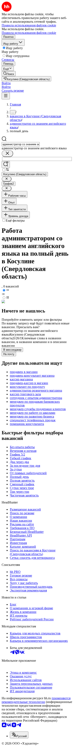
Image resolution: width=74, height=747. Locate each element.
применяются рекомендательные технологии (36, 700)
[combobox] (21, 144)
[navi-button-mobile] (6, 96)
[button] (6, 83)
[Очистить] (7, 153)
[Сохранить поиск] (6, 164)
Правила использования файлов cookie (29, 32)
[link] (9, 73)
